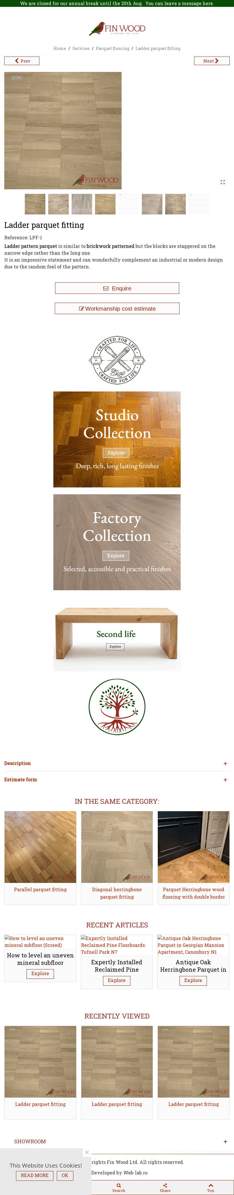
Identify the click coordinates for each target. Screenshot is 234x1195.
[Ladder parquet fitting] (222, 182)
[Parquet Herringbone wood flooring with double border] (193, 847)
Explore (40, 973)
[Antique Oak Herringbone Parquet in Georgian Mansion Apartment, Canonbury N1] (193, 944)
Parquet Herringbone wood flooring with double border (193, 893)
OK (65, 1175)
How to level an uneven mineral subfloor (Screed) (40, 962)
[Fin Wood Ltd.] (117, 29)
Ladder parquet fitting (40, 1104)
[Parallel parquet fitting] (40, 847)
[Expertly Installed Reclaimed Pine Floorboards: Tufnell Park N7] (116, 944)
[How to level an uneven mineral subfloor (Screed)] (40, 941)
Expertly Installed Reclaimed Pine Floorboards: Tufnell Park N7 (117, 973)
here (208, 3)
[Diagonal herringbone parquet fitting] (117, 847)
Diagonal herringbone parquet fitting (117, 893)
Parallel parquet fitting (40, 889)
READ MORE (35, 1175)
